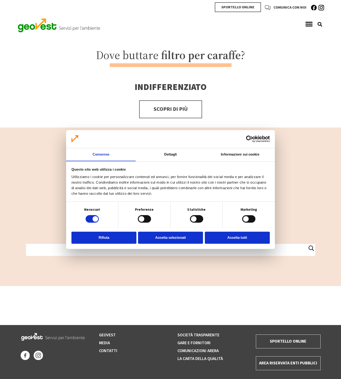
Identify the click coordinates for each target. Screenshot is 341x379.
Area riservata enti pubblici (288, 363)
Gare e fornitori (194, 343)
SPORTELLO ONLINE (237, 7)
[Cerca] (318, 24)
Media (104, 343)
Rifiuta (104, 237)
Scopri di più (171, 109)
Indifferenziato (171, 87)
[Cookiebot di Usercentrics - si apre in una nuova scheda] (249, 138)
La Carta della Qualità (200, 359)
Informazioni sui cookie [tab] (240, 154)
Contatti (108, 351)
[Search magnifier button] (311, 248)
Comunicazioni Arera (198, 351)
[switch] (144, 219)
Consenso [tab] (101, 154)
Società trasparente (198, 335)
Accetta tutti (237, 237)
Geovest (107, 335)
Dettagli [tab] (170, 154)
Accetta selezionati (170, 237)
